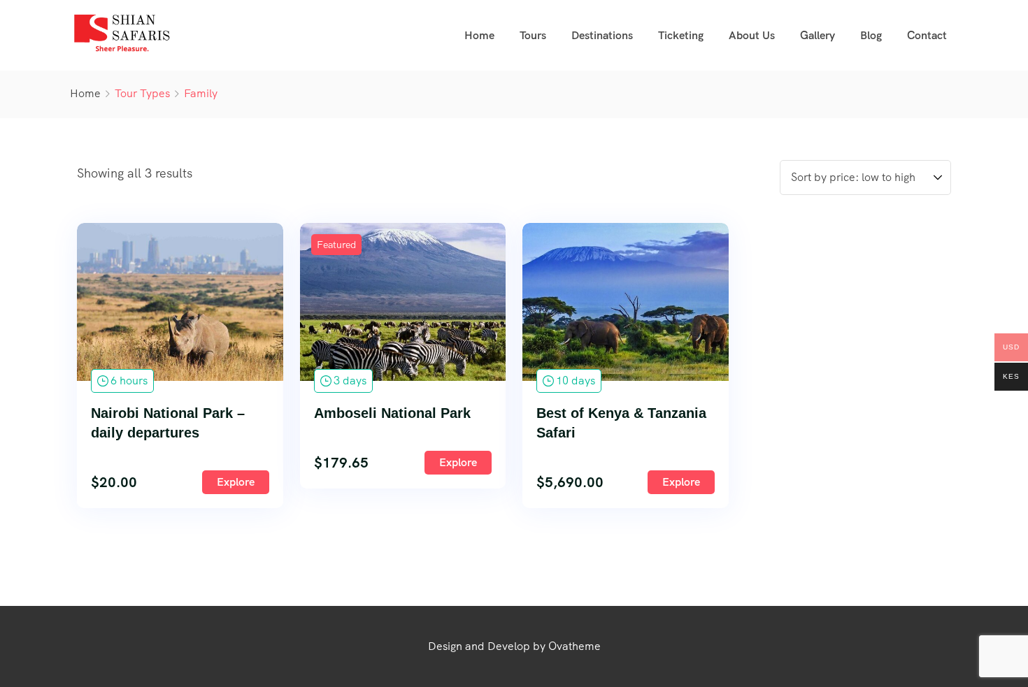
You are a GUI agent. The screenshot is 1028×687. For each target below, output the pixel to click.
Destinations (602, 35)
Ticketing (681, 35)
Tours (533, 35)
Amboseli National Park (392, 413)
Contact (927, 35)
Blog (871, 35)
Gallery (817, 35)
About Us (752, 35)
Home (479, 35)
